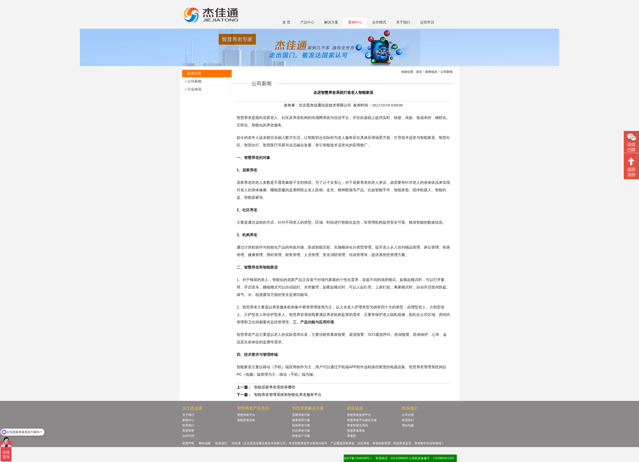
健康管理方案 (301, 420)
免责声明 (188, 443)
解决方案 (331, 22)
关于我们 (403, 22)
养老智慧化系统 (357, 425)
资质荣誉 (188, 430)
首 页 (286, 22)
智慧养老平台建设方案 (362, 420)
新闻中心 (188, 420)
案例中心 (355, 22)
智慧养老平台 (246, 415)
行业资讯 (194, 89)
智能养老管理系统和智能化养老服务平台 (287, 395)
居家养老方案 (301, 415)
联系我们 (188, 425)
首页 (419, 72)
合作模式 (379, 22)
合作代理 (188, 436)
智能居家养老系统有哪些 (274, 387)
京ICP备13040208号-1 (358, 458)
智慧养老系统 (356, 430)
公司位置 (408, 415)
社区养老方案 (301, 430)
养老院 (351, 436)
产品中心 (307, 22)
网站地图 (408, 425)
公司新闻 (194, 81)
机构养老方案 (301, 425)
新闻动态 (431, 72)
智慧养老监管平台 (359, 415)
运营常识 (427, 22)
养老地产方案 (301, 436)
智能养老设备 (246, 420)
